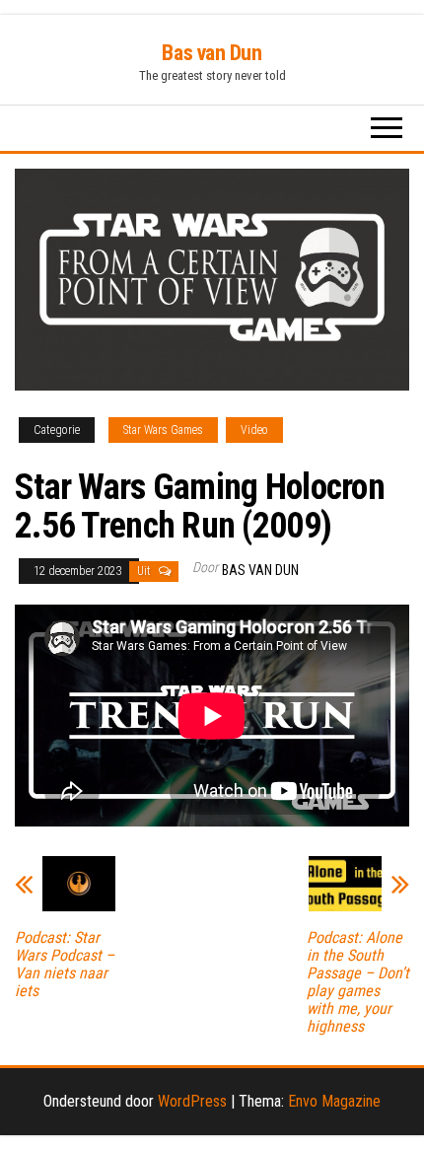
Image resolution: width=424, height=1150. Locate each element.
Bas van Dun (211, 52)
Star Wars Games (163, 430)
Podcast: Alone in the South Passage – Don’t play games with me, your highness (358, 982)
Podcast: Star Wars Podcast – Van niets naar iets (64, 964)
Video (254, 430)
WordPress (192, 1101)
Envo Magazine (334, 1101)
